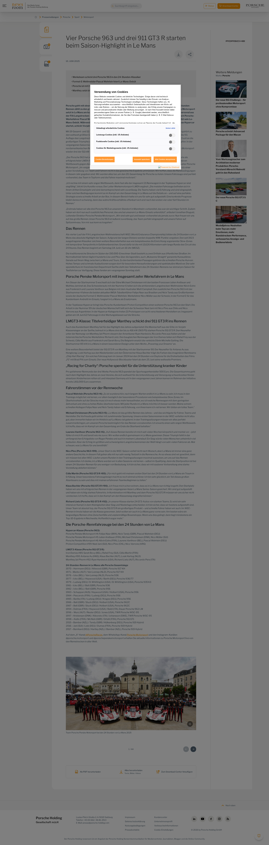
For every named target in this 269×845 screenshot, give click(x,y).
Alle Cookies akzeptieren (165, 159)
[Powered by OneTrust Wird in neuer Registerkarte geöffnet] (169, 167)
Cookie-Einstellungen (104, 159)
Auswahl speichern (142, 159)
